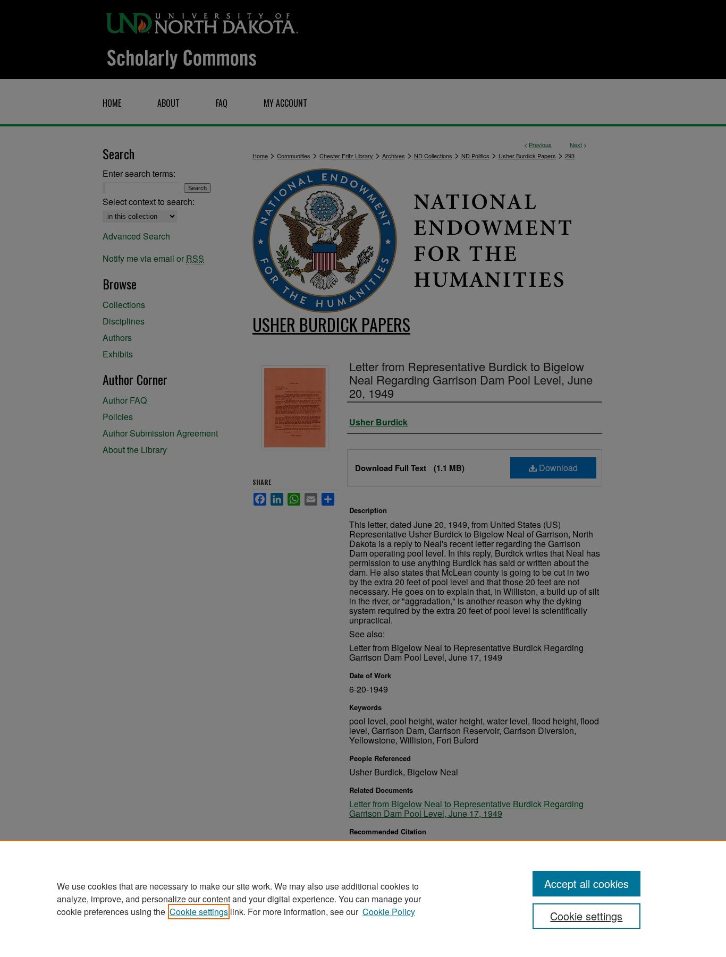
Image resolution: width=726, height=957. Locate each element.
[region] (363, 898)
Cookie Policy (388, 911)
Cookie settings (199, 911)
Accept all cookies (586, 883)
